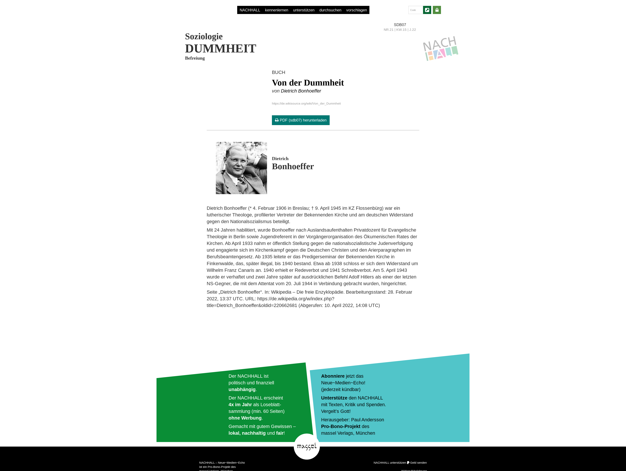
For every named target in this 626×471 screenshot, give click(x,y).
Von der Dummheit (308, 82)
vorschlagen (356, 10)
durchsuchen (330, 10)
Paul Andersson (367, 419)
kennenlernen (276, 10)
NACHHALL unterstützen (390, 462)
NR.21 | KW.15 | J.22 (400, 29)
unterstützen (303, 10)
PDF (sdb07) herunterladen (303, 120)
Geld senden (418, 462)
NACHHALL (250, 10)
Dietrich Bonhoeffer (301, 90)
